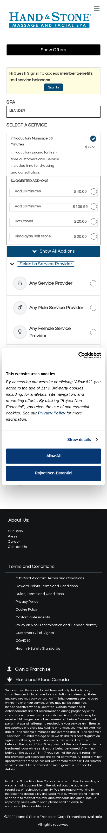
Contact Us (17, 547)
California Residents (33, 617)
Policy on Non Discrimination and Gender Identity (56, 625)
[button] (53, 264)
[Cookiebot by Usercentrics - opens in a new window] (78, 355)
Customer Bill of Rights (35, 633)
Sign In (53, 87)
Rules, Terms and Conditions (40, 594)
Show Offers (53, 50)
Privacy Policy (27, 602)
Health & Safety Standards (38, 648)
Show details (79, 439)
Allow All (53, 456)
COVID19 (23, 641)
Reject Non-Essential (53, 473)
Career (14, 541)
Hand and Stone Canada (42, 679)
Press (12, 536)
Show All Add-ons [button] (57, 251)
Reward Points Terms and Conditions (47, 586)
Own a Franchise (32, 669)
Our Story (15, 531)
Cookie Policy (27, 609)
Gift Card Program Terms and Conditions (50, 578)
